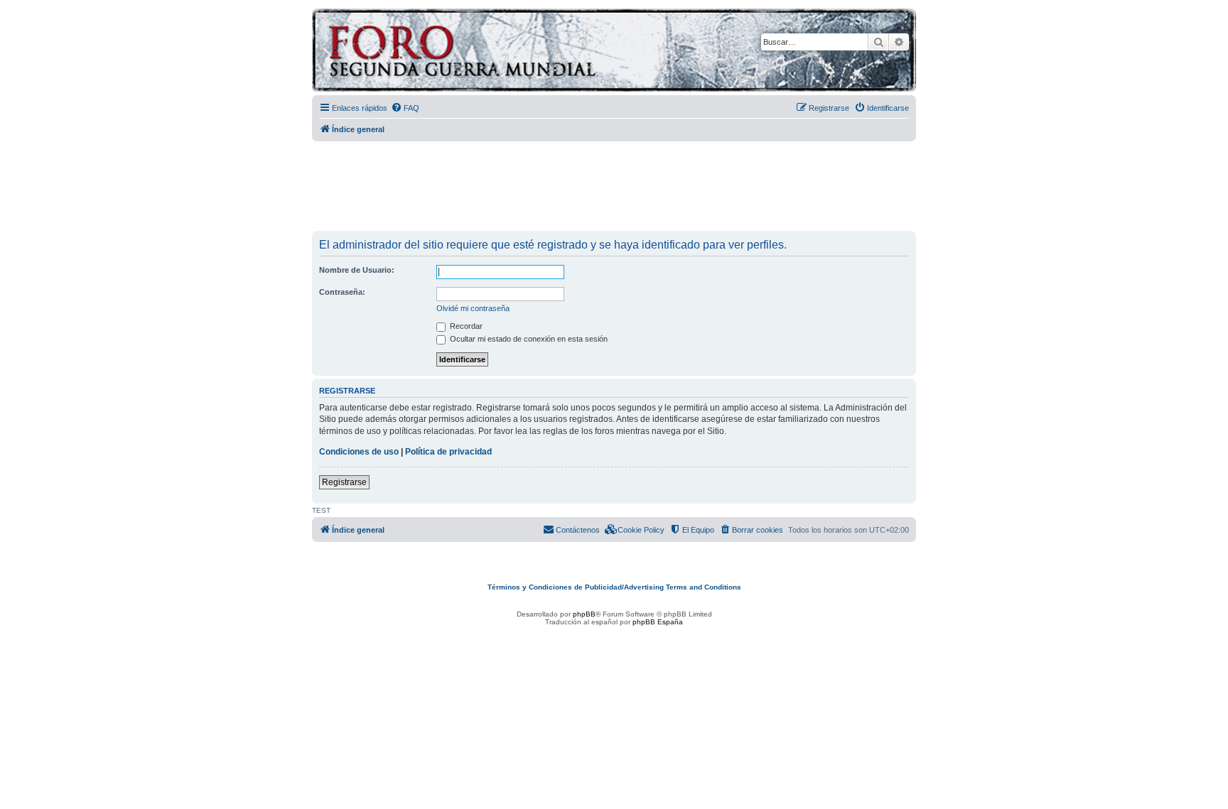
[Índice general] (518, 52)
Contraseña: (342, 292)
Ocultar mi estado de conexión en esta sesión (528, 339)
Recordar (465, 326)
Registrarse (344, 482)
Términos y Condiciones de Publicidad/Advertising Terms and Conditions (614, 587)
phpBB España (657, 622)
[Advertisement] (614, 186)
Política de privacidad (448, 452)
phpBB (584, 614)
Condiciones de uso (359, 452)
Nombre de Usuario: (356, 270)
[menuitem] (405, 107)
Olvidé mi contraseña (473, 308)
